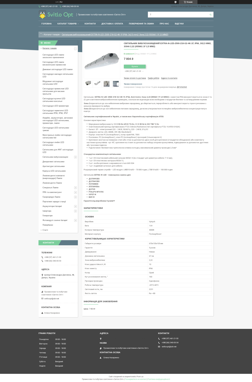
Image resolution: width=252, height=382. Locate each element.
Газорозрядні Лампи (51, 197)
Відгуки (179, 23)
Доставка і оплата (112, 23)
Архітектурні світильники (54, 166)
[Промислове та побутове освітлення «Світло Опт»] (56, 14)
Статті (45, 230)
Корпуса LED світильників (54, 171)
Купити (135, 66)
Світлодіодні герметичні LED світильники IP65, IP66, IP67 (55, 111)
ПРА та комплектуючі (52, 192)
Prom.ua (140, 377)
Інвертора (47, 211)
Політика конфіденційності (159, 379)
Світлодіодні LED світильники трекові (56, 129)
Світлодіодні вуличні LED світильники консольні (54, 99)
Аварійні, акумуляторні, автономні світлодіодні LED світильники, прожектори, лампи (58, 120)
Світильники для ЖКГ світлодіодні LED (58, 151)
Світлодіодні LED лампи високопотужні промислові (54, 63)
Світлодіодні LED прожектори (56, 106)
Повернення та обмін (141, 23)
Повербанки (48, 225)
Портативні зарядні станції (54, 201)
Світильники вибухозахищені (55, 157)
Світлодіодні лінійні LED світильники (53, 143)
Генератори (47, 215)
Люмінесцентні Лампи (52, 183)
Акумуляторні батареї (52, 206)
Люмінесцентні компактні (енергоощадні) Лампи (54, 177)
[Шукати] (211, 15)
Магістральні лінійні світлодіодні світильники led (57, 136)
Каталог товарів (67, 23)
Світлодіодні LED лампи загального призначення (53, 56)
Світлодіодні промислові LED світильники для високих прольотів (56, 91)
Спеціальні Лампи (50, 187)
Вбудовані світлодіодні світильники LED (53, 82)
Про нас (164, 23)
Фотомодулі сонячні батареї (55, 220)
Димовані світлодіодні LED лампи (57, 69)
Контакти (90, 23)
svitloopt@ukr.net (51, 299)
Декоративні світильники (53, 162)
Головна (46, 23)
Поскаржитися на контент (135, 379)
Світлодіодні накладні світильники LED (58, 75)
